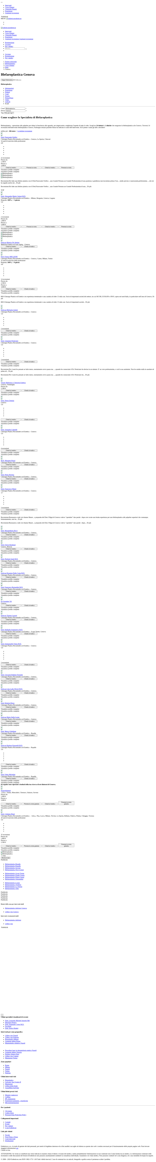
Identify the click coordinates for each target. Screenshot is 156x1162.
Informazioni (9, 88)
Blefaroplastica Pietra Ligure (14, 877)
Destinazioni (9, 1141)
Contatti (7, 1122)
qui (17, 1148)
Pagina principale (11, 62)
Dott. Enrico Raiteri (11, 1028)
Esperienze (8, 11)
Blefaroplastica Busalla (12, 864)
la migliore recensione (25, 131)
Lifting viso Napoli (11, 1035)
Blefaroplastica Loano (12, 883)
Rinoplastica (9, 1080)
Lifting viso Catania (11, 1056)
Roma (7, 1065)
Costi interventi (10, 1139)
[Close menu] (2, 2)
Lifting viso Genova (12, 912)
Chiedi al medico (11, 167)
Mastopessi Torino (11, 1058)
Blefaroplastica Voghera (13, 885)
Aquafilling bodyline (12, 1088)
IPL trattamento (10, 1099)
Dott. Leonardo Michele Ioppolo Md (17, 1021)
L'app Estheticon (10, 1128)
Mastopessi (9, 1084)
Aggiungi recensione (12, 13)
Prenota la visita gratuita (31, 804)
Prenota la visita (32, 167)
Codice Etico (9, 1113)
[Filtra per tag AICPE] (9, 113)
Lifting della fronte (11, 1086)
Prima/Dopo (9, 98)
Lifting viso (9, 924)
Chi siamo (8, 1111)
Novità (7, 1135)
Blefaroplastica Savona (12, 868)
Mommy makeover (11, 1095)
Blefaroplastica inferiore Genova (16, 908)
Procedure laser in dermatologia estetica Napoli (21, 1050)
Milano (7, 1067)
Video (7, 100)
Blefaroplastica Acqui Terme (14, 873)
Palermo (8, 1073)
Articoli (7, 102)
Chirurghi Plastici (11, 9)
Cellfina (7, 1097)
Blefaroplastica (10, 63)
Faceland (8, 1026)
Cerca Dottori (9, 7)
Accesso (8, 44)
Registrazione (9, 42)
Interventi (8, 5)
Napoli (7, 1069)
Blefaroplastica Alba (12, 888)
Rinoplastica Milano (12, 1039)
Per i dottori (9, 1126)
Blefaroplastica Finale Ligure (15, 875)
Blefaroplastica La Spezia (13, 887)
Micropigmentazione (12, 1103)
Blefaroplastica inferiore (13, 920)
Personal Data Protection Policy (15, 1115)
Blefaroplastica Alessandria (14, 879)
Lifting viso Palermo (12, 1037)
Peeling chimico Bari (12, 1054)
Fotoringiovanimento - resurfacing (16, 1101)
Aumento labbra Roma (12, 1041)
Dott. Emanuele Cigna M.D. (14, 1024)
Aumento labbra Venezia (13, 1052)
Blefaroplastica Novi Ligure (14, 870)
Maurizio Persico (10, 1022)
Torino (7, 1071)
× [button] (25, 108)
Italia (6, 67)
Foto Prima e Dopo (11, 1137)
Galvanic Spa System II (13, 1082)
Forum (7, 96)
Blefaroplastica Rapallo (13, 866)
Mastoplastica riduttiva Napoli (15, 1043)
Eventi (7, 1124)
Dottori (7, 92)
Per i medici (9, 46)
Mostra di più (6, 858)
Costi (7, 94)
